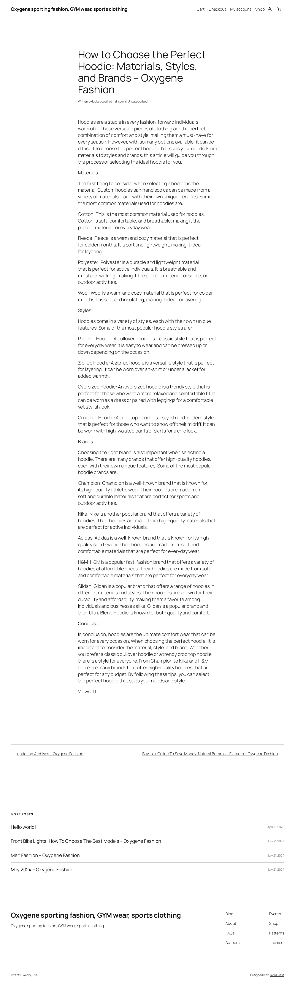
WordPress (277, 975)
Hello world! (23, 827)
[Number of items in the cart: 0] (279, 9)
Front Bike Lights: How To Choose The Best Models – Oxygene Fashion (86, 841)
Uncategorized (138, 101)
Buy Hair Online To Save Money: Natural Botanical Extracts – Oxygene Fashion (210, 753)
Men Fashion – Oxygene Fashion (45, 855)
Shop (260, 9)
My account (240, 9)
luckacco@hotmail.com (108, 101)
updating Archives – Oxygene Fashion (50, 753)
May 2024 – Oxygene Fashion (42, 869)
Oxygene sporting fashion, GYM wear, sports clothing (69, 9)
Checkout (217, 9)
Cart (201, 9)
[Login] (269, 9)
